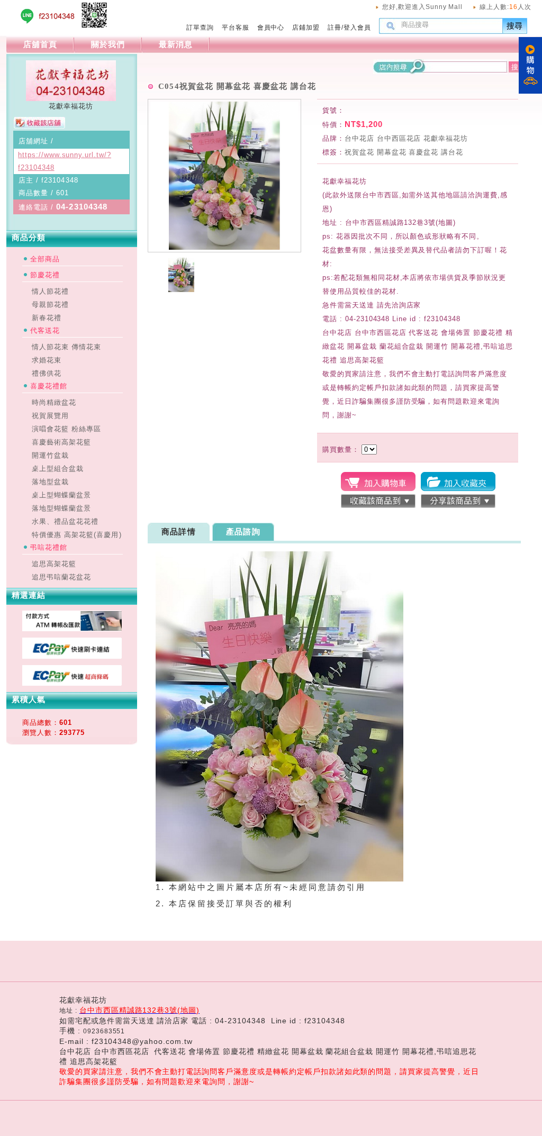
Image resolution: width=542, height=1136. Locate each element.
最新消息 (176, 44)
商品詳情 (178, 531)
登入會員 (357, 27)
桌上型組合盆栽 (58, 468)
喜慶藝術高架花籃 (61, 442)
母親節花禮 (50, 304)
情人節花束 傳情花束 (66, 347)
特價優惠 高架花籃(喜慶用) (77, 535)
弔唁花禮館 (48, 547)
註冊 (334, 27)
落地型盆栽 (50, 482)
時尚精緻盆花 (54, 402)
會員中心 (271, 27)
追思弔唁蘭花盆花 (61, 577)
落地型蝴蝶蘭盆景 (61, 508)
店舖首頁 (40, 44)
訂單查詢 (200, 27)
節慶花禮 (45, 275)
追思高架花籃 (54, 564)
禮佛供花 (46, 373)
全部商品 (45, 259)
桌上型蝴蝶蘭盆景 (61, 495)
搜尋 (515, 25)
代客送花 (45, 330)
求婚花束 (46, 360)
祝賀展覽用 (50, 416)
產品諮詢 (243, 531)
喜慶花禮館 (48, 386)
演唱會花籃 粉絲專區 (66, 429)
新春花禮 (46, 318)
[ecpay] (72, 656)
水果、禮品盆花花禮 (65, 521)
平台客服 (235, 27)
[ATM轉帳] (72, 628)
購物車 (530, 65)
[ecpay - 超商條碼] (72, 683)
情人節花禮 (50, 291)
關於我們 (108, 44)
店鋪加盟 (306, 27)
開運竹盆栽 (50, 455)
